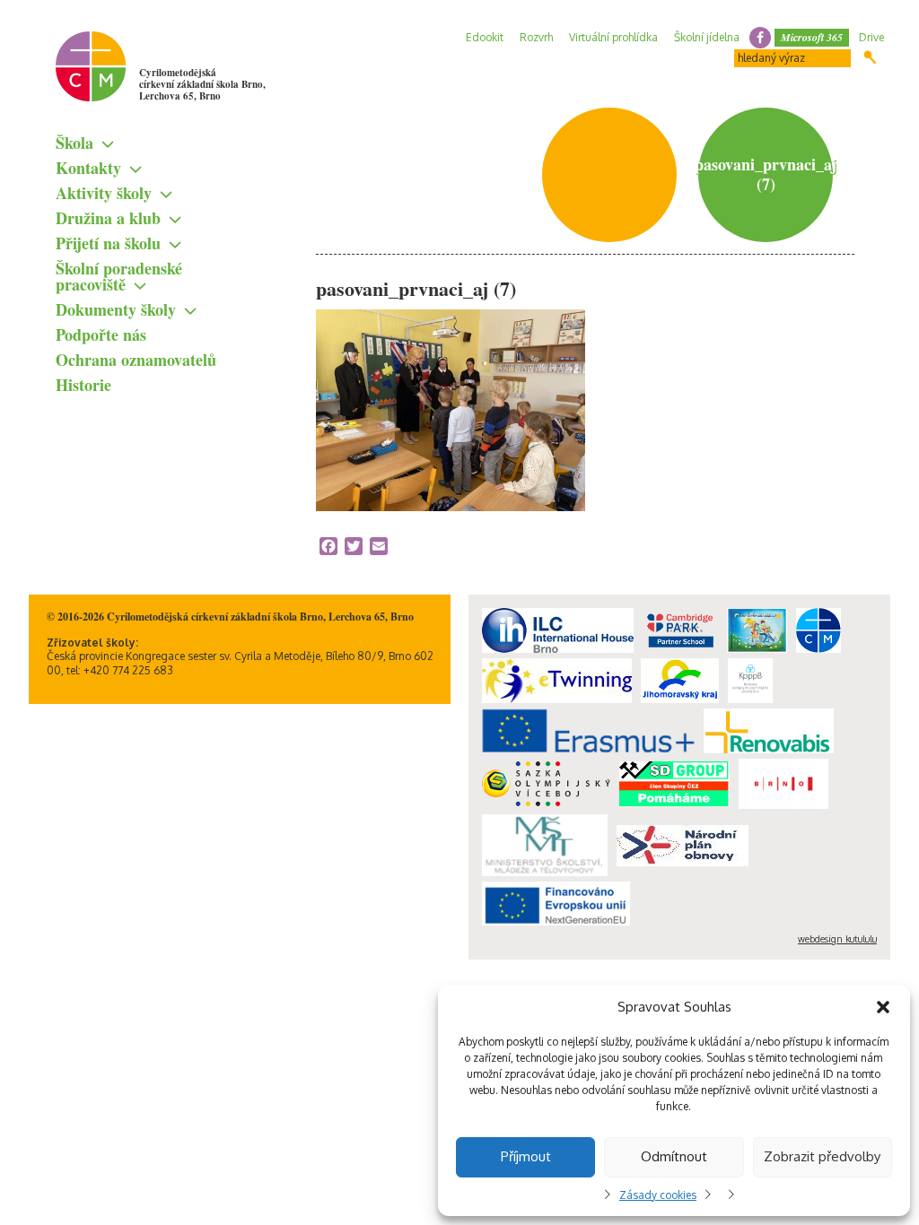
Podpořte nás (101, 334)
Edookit (484, 37)
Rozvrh (536, 37)
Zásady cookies (657, 1195)
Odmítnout (674, 1156)
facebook (760, 37)
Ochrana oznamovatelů (136, 359)
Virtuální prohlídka (613, 37)
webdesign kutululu (837, 939)
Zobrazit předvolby (822, 1156)
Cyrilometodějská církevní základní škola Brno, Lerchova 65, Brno (202, 84)
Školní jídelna (707, 37)
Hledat (870, 57)
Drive (871, 37)
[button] (883, 1007)
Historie (83, 384)
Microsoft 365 (812, 37)
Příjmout (526, 1156)
